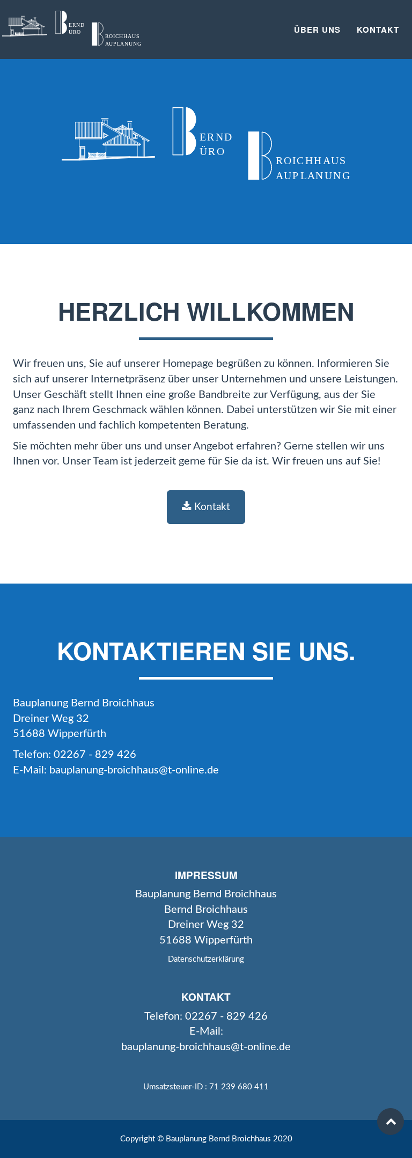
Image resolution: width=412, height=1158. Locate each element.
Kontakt (378, 29)
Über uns (317, 29)
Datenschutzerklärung (206, 959)
